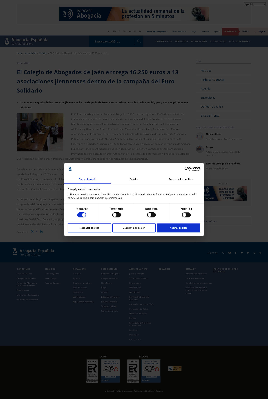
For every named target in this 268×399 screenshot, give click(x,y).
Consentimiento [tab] (87, 179)
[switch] (116, 215)
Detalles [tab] (134, 179)
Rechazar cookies (89, 227)
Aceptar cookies (178, 227)
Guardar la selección (134, 227)
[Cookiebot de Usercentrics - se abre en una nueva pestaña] (186, 169)
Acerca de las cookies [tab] (180, 179)
